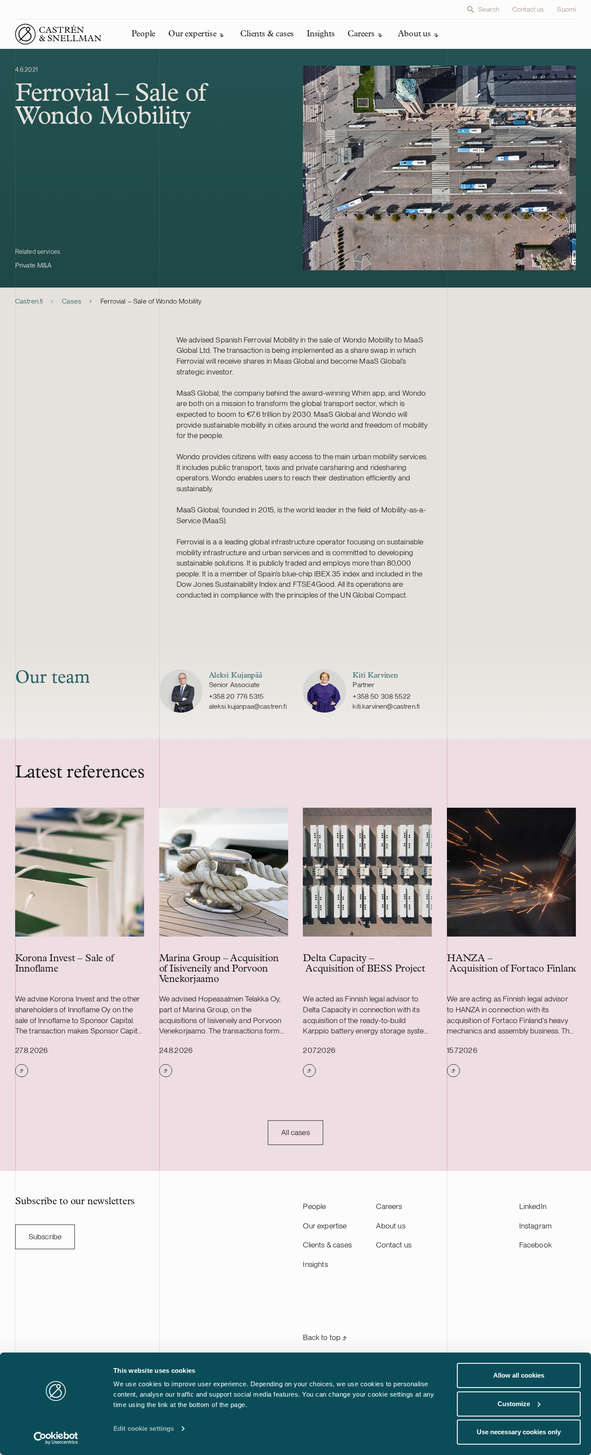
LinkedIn (532, 1206)
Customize (514, 1403)
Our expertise (325, 1225)
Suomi (566, 9)
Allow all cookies (518, 1375)
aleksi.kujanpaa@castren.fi (248, 706)
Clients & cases (327, 1244)
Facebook (535, 1244)
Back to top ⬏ (325, 1337)
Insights (315, 1264)
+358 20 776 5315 (236, 696)
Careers (389, 1206)
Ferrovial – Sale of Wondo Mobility (151, 301)
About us (390, 1225)
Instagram (535, 1225)
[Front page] (58, 34)
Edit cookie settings (143, 1428)
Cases (71, 301)
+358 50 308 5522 (382, 696)
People (314, 1206)
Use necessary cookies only (519, 1432)
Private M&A (33, 265)
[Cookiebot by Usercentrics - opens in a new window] (56, 1438)
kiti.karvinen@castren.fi (386, 706)
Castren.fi (29, 301)
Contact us (528, 9)
